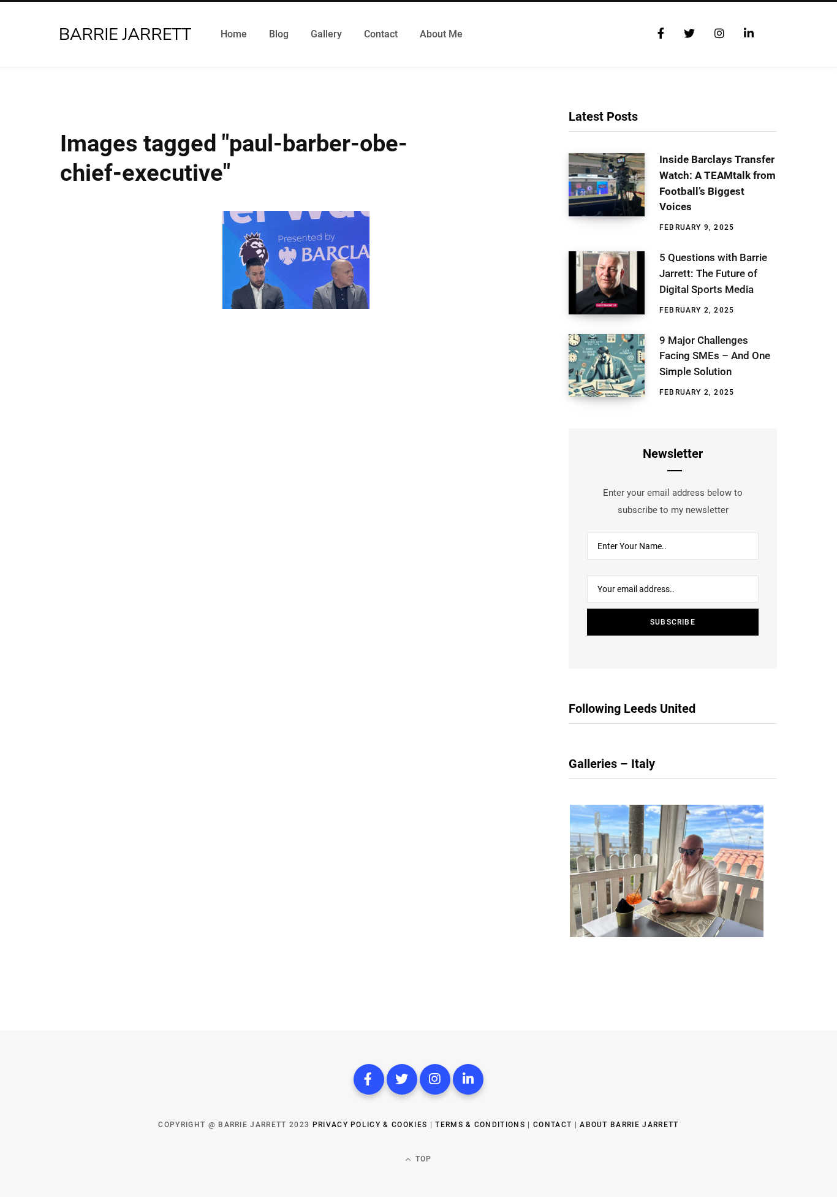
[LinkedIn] (468, 1079)
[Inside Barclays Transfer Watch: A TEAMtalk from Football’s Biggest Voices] (614, 193)
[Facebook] (369, 1079)
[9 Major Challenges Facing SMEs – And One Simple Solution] (614, 366)
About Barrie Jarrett (629, 1124)
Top (422, 1159)
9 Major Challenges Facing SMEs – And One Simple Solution (714, 356)
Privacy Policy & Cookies (370, 1124)
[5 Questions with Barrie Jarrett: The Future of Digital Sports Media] (614, 283)
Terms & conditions (480, 1124)
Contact (552, 1124)
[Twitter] (402, 1079)
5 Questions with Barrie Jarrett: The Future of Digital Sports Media (713, 273)
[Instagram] (435, 1079)
